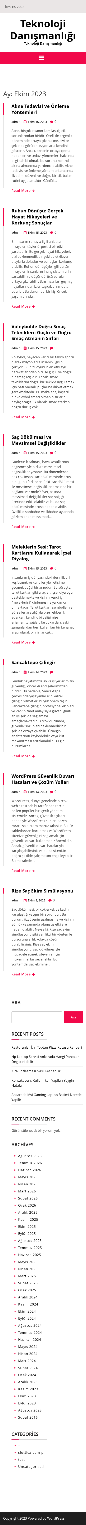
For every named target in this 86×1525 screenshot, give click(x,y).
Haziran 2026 (29, 1170)
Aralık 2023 (28, 1382)
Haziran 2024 (29, 1339)
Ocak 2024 (27, 1375)
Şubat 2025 (28, 1283)
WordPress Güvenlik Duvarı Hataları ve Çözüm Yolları (42, 779)
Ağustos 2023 (30, 1410)
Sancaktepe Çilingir (33, 662)
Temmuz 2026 (30, 1163)
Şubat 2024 (28, 1368)
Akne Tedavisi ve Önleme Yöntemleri (40, 109)
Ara (16, 1002)
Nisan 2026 (28, 1184)
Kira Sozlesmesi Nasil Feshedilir (36, 1071)
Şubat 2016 (28, 1417)
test (21, 1459)
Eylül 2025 (27, 1233)
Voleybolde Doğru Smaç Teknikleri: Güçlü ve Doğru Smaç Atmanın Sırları (41, 332)
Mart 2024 (27, 1361)
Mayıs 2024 (28, 1346)
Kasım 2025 (28, 1219)
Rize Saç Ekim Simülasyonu (42, 891)
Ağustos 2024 (30, 1325)
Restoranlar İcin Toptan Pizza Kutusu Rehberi (46, 1047)
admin (15, 122)
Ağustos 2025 (30, 1240)
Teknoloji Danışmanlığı (43, 29)
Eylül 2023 (27, 1403)
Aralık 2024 (28, 1297)
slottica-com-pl (31, 1452)
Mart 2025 (27, 1276)
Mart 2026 (27, 1191)
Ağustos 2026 (30, 1156)
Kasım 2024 (28, 1304)
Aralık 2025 (28, 1212)
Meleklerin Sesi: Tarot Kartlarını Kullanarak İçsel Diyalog (41, 553)
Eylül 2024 (27, 1318)
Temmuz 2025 (30, 1247)
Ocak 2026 (27, 1205)
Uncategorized (31, 1466)
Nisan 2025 (28, 1269)
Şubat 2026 (28, 1198)
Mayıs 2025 (28, 1262)
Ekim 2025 (27, 1226)
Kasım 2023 (28, 1389)
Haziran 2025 (29, 1255)
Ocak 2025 (27, 1290)
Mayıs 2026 (28, 1177)
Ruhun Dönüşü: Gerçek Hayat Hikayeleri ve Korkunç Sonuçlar (37, 216)
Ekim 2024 (27, 1311)
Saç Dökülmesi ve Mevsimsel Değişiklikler (38, 440)
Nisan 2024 (28, 1353)
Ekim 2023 (27, 1396)
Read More (21, 190)
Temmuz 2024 (30, 1332)
